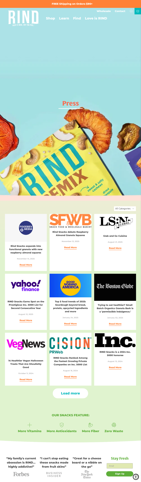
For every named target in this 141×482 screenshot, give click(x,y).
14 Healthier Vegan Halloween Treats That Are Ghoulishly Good (25, 364)
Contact (120, 11)
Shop (50, 18)
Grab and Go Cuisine (115, 236)
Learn (64, 18)
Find (77, 18)
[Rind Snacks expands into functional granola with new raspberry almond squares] (26, 228)
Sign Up (119, 473)
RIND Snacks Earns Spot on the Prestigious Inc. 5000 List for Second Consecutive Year (26, 305)
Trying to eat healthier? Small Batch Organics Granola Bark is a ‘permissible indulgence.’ (115, 308)
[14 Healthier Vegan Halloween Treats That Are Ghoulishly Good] (26, 344)
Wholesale (104, 11)
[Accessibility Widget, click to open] (136, 477)
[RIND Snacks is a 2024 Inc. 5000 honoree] (115, 340)
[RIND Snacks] (23, 18)
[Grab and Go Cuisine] (115, 223)
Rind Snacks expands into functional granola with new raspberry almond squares (25, 249)
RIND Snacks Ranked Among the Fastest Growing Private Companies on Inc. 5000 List (70, 361)
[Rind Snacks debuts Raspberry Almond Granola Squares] (70, 221)
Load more (70, 393)
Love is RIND (96, 18)
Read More (26, 265)
